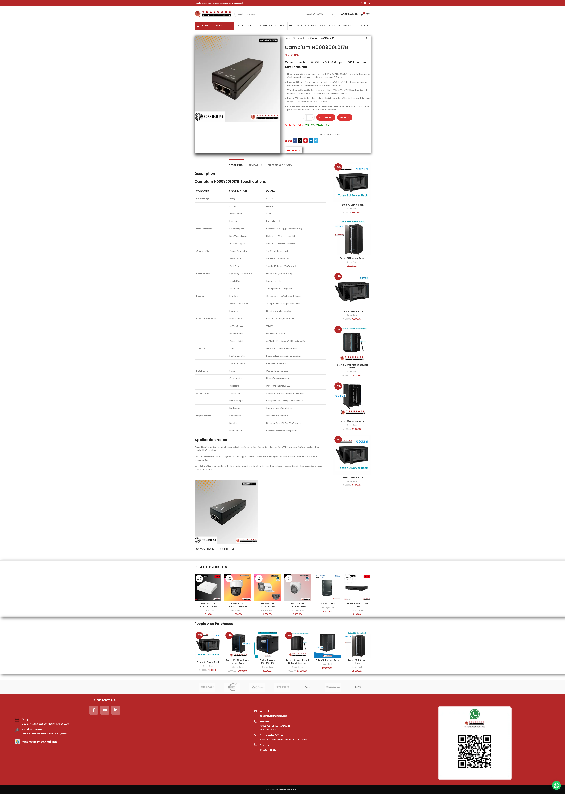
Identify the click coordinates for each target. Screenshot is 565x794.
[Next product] (366, 38)
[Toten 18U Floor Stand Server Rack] (237, 644)
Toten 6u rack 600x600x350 (267, 662)
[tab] (236, 163)
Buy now (344, 117)
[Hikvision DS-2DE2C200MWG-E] (237, 587)
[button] (556, 785)
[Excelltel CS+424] (327, 587)
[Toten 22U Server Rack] (351, 399)
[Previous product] (359, 38)
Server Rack (352, 208)
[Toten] (282, 687)
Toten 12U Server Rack (327, 660)
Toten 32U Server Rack (352, 258)
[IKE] (232, 687)
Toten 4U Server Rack (352, 477)
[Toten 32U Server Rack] (351, 236)
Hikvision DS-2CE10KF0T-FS (267, 605)
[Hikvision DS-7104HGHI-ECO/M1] (208, 587)
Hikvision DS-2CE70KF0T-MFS (297, 605)
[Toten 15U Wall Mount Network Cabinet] (351, 343)
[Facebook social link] (361, 3)
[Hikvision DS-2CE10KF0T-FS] (267, 587)
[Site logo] (213, 13)
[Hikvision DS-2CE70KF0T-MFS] (297, 587)
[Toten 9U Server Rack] (351, 182)
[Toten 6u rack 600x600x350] (267, 644)
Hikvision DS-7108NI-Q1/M (357, 605)
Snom (307, 687)
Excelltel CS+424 (327, 603)
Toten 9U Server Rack (352, 204)
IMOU (358, 687)
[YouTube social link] (365, 3)
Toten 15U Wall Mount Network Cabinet (352, 366)
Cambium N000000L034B (215, 549)
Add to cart (326, 117)
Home (287, 38)
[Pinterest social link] (305, 140)
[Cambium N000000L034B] (226, 512)
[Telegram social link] (316, 140)
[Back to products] (363, 38)
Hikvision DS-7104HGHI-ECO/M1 (208, 605)
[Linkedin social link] (369, 3)
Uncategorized (300, 38)
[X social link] (300, 140)
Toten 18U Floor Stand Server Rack (237, 662)
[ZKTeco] (257, 687)
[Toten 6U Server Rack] (351, 290)
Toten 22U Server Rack (352, 421)
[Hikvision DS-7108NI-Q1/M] (357, 587)
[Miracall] (207, 687)
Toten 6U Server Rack (352, 311)
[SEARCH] (332, 14)
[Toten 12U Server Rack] (327, 644)
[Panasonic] (332, 687)
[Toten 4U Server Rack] (351, 455)
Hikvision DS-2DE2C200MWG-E (238, 605)
